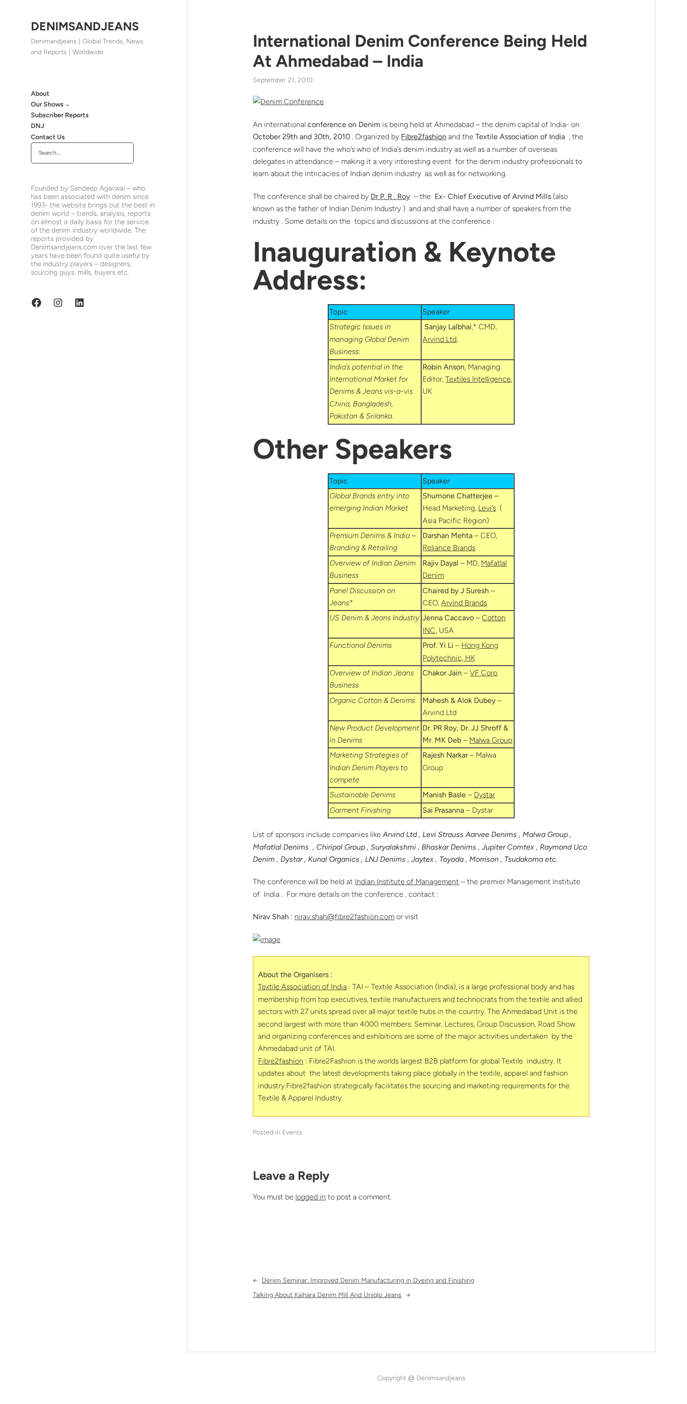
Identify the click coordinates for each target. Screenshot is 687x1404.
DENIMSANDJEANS (85, 26)
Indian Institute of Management (407, 881)
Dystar (484, 794)
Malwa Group (490, 740)
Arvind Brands (464, 602)
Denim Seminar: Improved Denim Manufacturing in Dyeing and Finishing (368, 1280)
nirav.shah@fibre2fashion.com (344, 916)
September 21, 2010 (283, 80)
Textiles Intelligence (478, 379)
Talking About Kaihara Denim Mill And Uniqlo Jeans (327, 1295)
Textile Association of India (302, 986)
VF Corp (483, 672)
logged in (310, 1196)
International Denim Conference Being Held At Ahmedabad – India (420, 51)
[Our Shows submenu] (67, 104)
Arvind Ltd (439, 339)
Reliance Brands (448, 547)
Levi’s (487, 507)
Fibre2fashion (423, 136)
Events (292, 1132)
